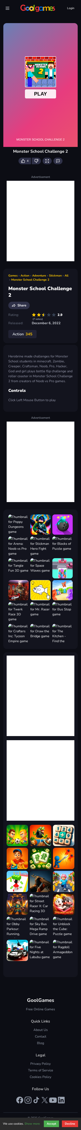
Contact (40, 1036)
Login (70, 8)
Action (25, 276)
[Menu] (7, 8)
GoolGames (40, 1000)
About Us (40, 1030)
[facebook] (20, 1100)
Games (13, 276)
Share (21, 305)
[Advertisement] (40, 221)
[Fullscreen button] (47, 161)
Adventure (39, 276)
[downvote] (36, 161)
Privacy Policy (40, 1063)
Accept (51, 1124)
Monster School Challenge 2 (30, 280)
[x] (44, 1100)
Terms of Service (40, 1070)
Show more (32, 1124)
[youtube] (53, 1100)
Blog (40, 1043)
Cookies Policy (40, 1077)
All (66, 276)
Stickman (55, 276)
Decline (70, 1124)
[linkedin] (61, 1100)
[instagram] (28, 1100)
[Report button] (58, 161)
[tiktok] (36, 1100)
